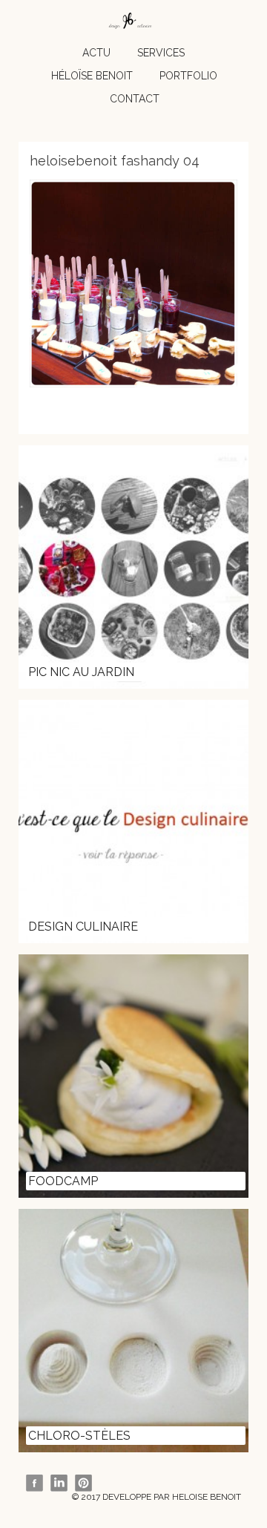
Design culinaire (83, 926)
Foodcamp (63, 1181)
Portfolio (188, 76)
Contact (134, 99)
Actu (96, 53)
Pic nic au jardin (81, 672)
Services (161, 53)
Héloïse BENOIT (92, 76)
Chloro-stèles (79, 1436)
